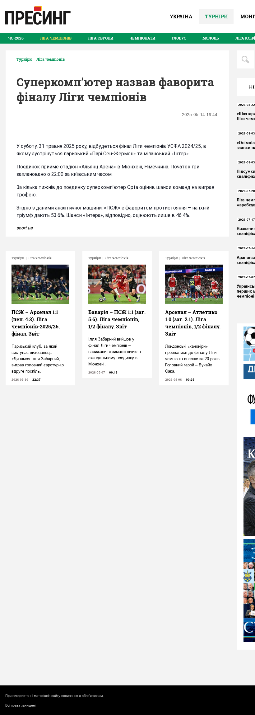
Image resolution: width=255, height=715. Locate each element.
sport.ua (24, 227)
